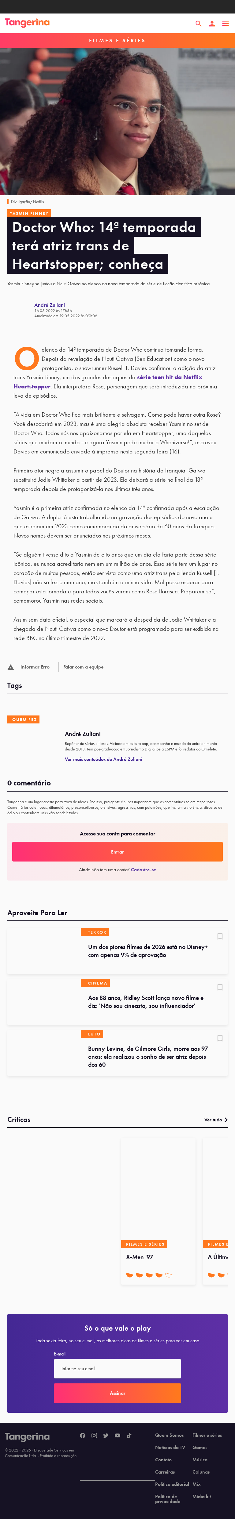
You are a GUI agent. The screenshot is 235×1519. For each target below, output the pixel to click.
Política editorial (172, 1484)
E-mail (59, 1353)
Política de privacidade (167, 1499)
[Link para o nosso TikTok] (129, 1436)
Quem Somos (169, 1435)
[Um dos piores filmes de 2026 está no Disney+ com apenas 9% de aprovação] (44, 951)
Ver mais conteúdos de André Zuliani (103, 759)
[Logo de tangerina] (27, 23)
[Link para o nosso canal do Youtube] (117, 1436)
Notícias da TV (170, 1447)
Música (199, 1459)
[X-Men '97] (158, 1193)
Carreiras (165, 1472)
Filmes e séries (207, 1435)
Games (199, 1447)
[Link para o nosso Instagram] (94, 1436)
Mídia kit (201, 1496)
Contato (163, 1459)
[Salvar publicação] (220, 937)
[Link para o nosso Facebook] (82, 1436)
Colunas (201, 1472)
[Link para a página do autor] (20, 309)
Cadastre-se (143, 869)
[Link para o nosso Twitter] (106, 1436)
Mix (196, 1484)
